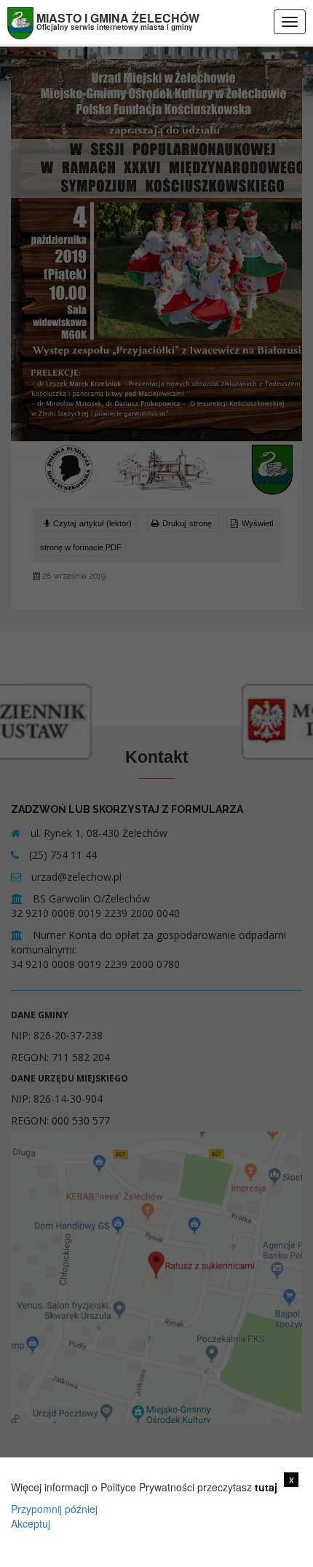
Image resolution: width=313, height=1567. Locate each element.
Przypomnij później (54, 1508)
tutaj (266, 1487)
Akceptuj (30, 1523)
